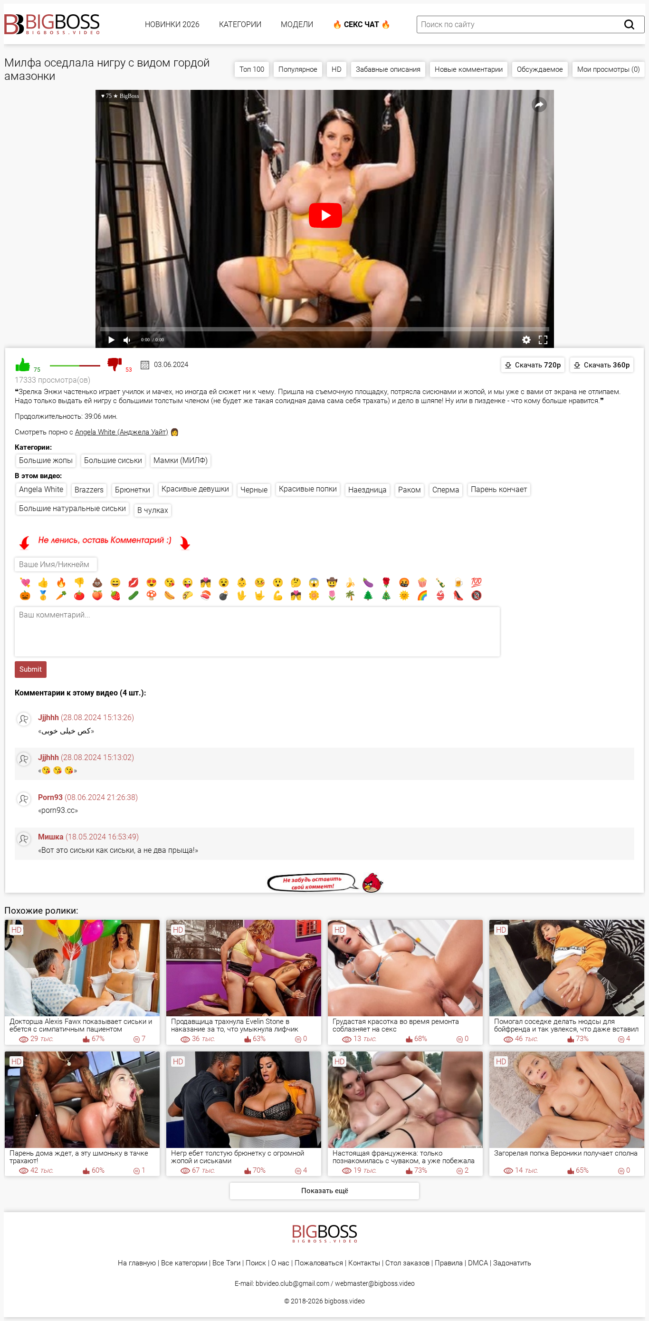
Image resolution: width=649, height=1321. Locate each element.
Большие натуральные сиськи (72, 508)
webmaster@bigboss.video (375, 1283)
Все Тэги (226, 1263)
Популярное (297, 69)
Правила (449, 1263)
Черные (253, 489)
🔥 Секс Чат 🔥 (362, 24)
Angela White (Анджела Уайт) (121, 432)
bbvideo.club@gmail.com (292, 1283)
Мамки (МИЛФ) (180, 460)
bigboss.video (344, 1301)
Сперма (445, 489)
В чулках (152, 510)
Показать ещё (324, 1190)
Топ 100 (251, 69)
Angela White (41, 489)
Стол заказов (407, 1263)
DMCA (478, 1263)
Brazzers (89, 489)
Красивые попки (308, 488)
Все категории (184, 1263)
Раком (409, 489)
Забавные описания (388, 69)
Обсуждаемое (540, 69)
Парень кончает (499, 489)
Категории (240, 24)
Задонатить (512, 1263)
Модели (297, 24)
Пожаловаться (319, 1263)
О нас (280, 1263)
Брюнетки (132, 489)
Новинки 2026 (172, 24)
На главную (137, 1263)
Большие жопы (46, 460)
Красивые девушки (195, 488)
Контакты (364, 1263)
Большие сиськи (113, 460)
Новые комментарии (469, 69)
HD (337, 69)
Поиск (256, 1263)
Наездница (367, 489)
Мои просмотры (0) (608, 69)
